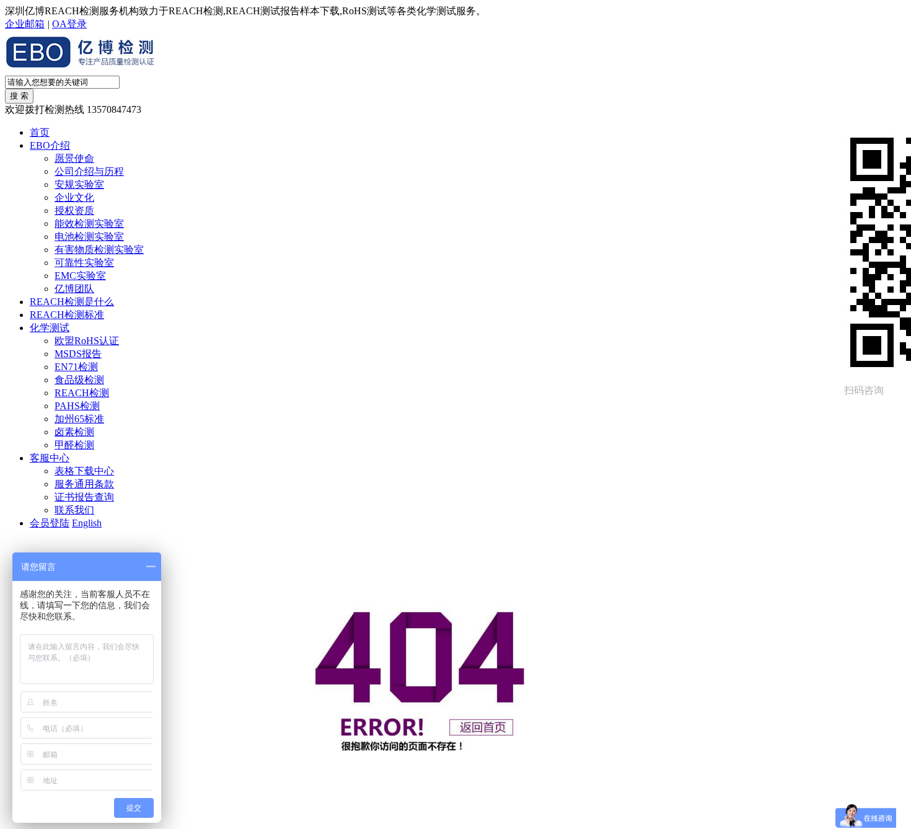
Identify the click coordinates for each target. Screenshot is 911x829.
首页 (40, 132)
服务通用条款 (84, 484)
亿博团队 (74, 288)
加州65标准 (79, 419)
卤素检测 (74, 432)
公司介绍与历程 (89, 171)
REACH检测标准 (67, 314)
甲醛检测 (74, 445)
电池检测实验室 (89, 236)
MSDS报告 (78, 353)
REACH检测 (82, 393)
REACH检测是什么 (72, 301)
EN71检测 (76, 366)
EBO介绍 (50, 145)
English (87, 523)
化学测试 (49, 327)
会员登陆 (49, 523)
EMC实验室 (80, 275)
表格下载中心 (84, 471)
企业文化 (74, 197)
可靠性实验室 (84, 262)
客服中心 (49, 458)
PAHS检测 (77, 406)
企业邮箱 (25, 24)
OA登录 (69, 24)
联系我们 (74, 510)
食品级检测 (79, 380)
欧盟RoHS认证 (87, 340)
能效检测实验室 (89, 223)
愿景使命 (74, 158)
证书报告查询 (84, 497)
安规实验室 (79, 184)
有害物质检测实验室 (99, 249)
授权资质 (74, 210)
